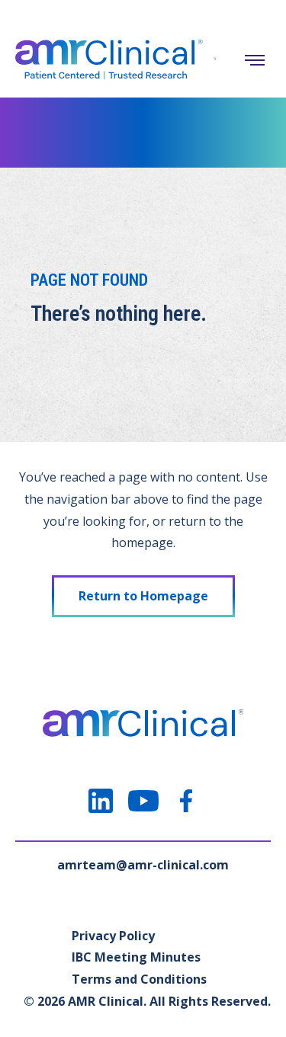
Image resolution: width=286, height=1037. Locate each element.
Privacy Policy (113, 935)
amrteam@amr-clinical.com (143, 864)
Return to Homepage (143, 595)
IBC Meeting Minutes (136, 957)
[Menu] (255, 60)
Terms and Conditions (139, 979)
